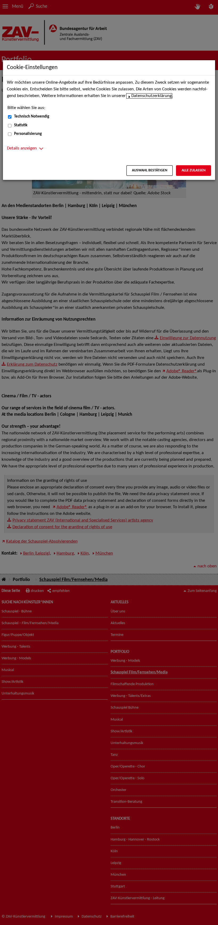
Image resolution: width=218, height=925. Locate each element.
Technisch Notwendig (31, 117)
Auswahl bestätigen (149, 170)
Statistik (20, 125)
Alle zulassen (194, 170)
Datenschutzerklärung (151, 96)
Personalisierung (28, 134)
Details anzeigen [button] (22, 148)
